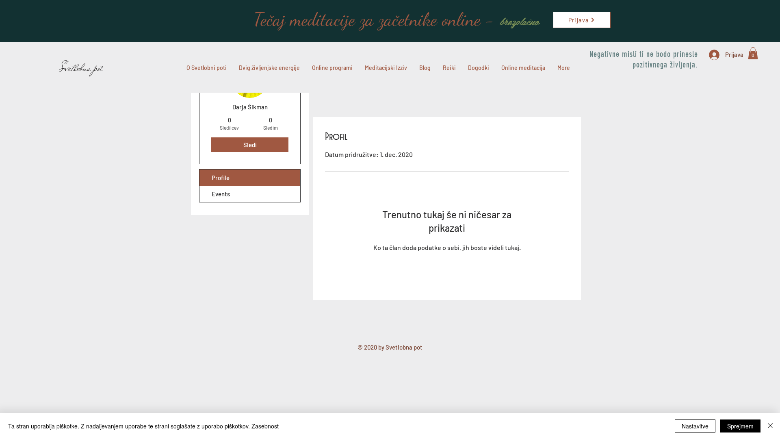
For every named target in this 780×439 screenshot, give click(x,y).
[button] (753, 53)
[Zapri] (770, 425)
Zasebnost (265, 426)
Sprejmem (740, 426)
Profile (221, 177)
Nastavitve (695, 426)
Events (221, 194)
